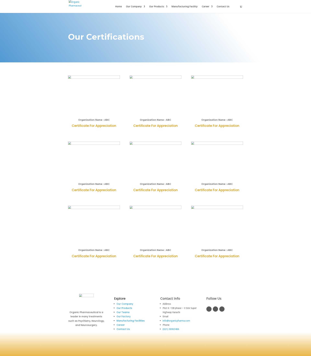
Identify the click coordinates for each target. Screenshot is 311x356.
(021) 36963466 (171, 329)
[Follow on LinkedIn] (222, 309)
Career (205, 6)
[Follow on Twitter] (215, 309)
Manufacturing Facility (185, 6)
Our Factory (123, 316)
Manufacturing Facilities (130, 320)
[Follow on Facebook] (209, 309)
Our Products (156, 6)
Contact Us (223, 6)
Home (118, 6)
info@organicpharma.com (176, 320)
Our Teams (123, 312)
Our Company (134, 6)
